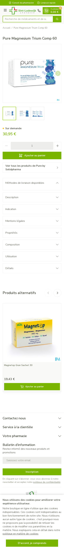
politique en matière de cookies (20, 534)
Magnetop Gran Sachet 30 (18, 365)
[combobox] (28, 19)
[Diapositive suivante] (57, 293)
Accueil (6, 27)
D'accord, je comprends (32, 543)
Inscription (32, 472)
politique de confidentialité (46, 482)
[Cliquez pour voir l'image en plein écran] (32, 73)
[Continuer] (58, 73)
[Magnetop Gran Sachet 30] (32, 333)
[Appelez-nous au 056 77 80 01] (39, 10)
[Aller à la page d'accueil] (22, 10)
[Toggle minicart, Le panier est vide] (46, 11)
